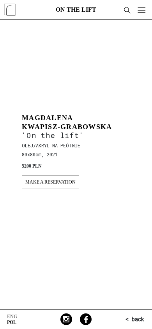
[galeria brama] (9, 17)
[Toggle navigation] (141, 9)
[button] (126, 9)
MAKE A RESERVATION (50, 182)
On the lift (76, 9)
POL (11, 322)
